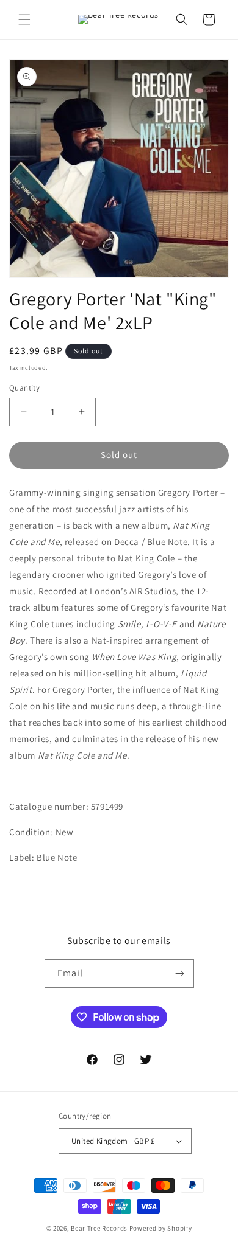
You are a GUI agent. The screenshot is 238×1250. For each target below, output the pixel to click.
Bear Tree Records (99, 1228)
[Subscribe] (180, 973)
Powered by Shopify (160, 1228)
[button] (24, 19)
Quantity (24, 388)
